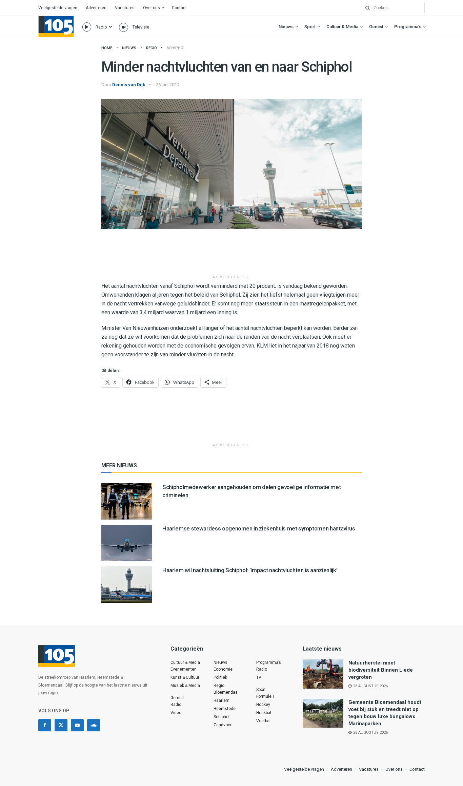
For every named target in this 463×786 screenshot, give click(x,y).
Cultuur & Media (342, 26)
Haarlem (221, 700)
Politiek (220, 677)
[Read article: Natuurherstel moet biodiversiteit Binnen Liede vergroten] (323, 674)
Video (175, 712)
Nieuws (286, 26)
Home (106, 48)
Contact (179, 7)
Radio (101, 27)
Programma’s (407, 26)
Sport (310, 26)
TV (258, 677)
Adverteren (96, 7)
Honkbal (263, 712)
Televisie (141, 27)
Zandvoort (223, 725)
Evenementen (183, 669)
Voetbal (263, 720)
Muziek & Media (185, 685)
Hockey (263, 704)
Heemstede (225, 708)
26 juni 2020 (167, 84)
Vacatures (125, 7)
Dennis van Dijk (128, 84)
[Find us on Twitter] (61, 725)
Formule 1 (265, 696)
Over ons (151, 7)
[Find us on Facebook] (44, 725)
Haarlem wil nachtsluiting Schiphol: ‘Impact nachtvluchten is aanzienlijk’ (249, 570)
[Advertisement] (231, 254)
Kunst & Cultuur (184, 677)
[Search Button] (365, 8)
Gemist (376, 26)
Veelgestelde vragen (57, 7)
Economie (223, 669)
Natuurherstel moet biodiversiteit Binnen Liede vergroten (380, 670)
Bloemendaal (226, 692)
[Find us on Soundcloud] (93, 725)
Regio (151, 48)
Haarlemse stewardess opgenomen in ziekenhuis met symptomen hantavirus (258, 528)
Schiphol (176, 48)
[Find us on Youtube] (77, 725)
